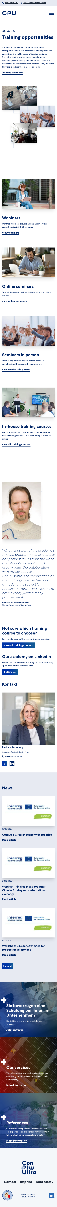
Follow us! (10, 672)
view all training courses (16, 444)
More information (16, 1085)
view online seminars (14, 301)
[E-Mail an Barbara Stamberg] (4, 763)
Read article (9, 839)
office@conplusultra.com (34, 2)
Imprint (26, 1181)
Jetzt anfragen (14, 1029)
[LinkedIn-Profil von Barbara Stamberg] (12, 763)
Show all (7, 966)
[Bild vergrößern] (28, 402)
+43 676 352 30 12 (13, 756)
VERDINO (31, 1196)
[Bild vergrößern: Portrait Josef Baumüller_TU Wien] (21, 510)
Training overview (12, 72)
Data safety (44, 1181)
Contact (10, 1181)
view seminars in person (16, 369)
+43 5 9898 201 (11, 2)
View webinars (10, 232)
